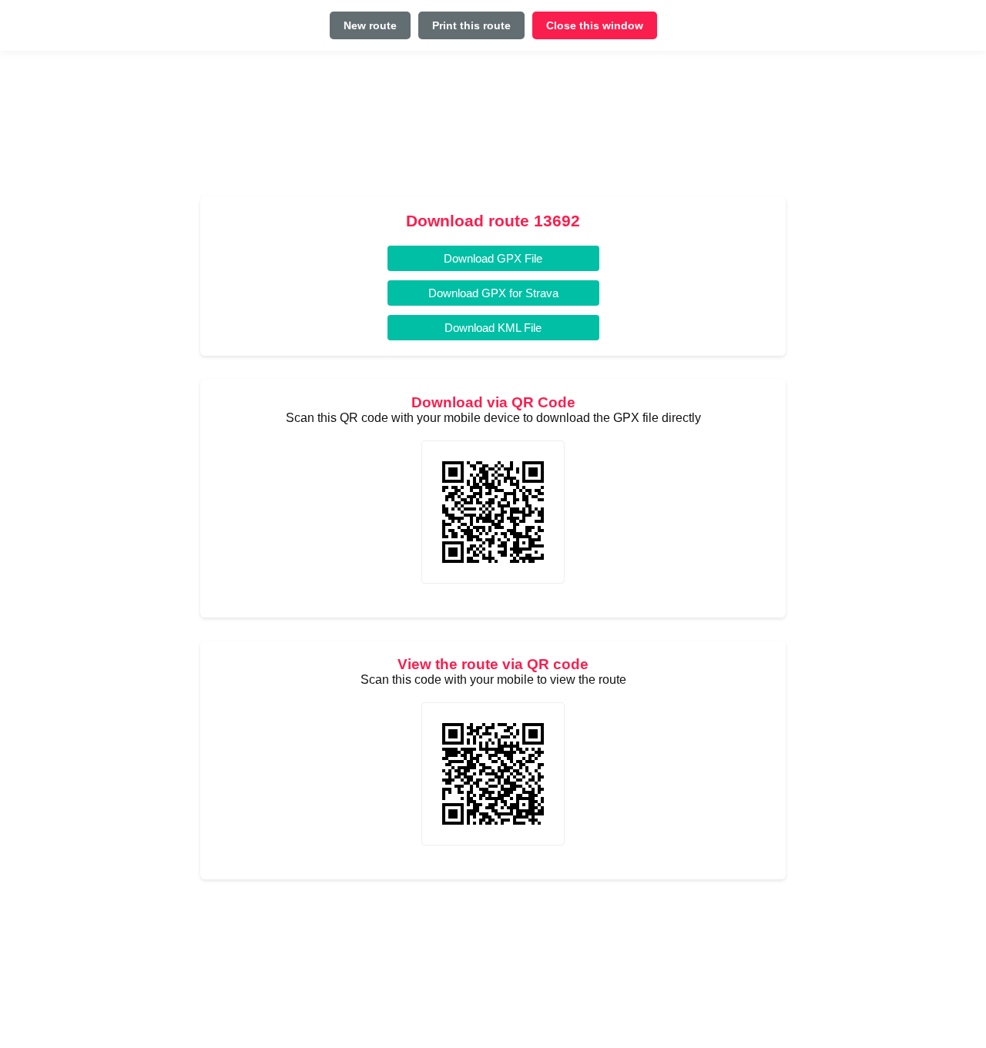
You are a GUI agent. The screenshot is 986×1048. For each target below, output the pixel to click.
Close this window (594, 25)
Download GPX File (493, 258)
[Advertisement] (493, 130)
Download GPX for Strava (493, 293)
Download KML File (493, 327)
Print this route (471, 25)
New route (370, 25)
